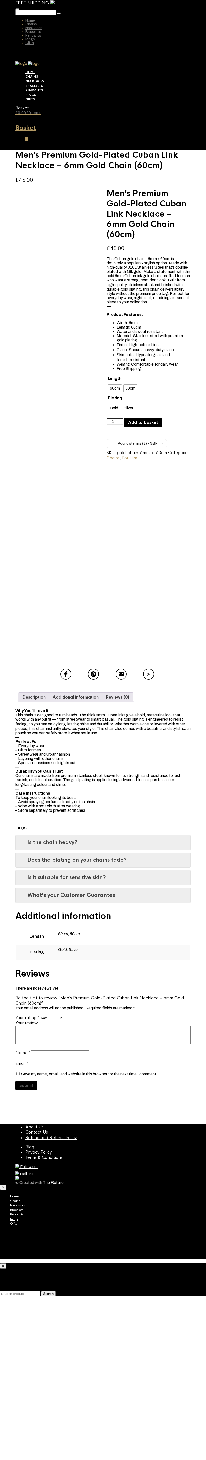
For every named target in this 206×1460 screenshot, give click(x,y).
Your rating (27, 1017)
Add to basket (143, 422)
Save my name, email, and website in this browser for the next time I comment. (89, 1074)
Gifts (29, 43)
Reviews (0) (117, 697)
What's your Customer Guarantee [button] (71, 895)
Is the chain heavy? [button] (52, 842)
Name (23, 1053)
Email (22, 1063)
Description (34, 697)
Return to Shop (79, 1419)
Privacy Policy (38, 1152)
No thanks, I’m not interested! (79, 1453)
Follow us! (28, 1167)
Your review (28, 1023)
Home (30, 20)
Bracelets (33, 32)
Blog (29, 1147)
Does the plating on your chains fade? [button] (77, 860)
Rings (30, 39)
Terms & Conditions (44, 1157)
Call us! (26, 1174)
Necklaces (33, 28)
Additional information (76, 697)
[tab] (34, 697)
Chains (31, 24)
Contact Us (36, 1132)
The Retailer (53, 1182)
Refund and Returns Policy (51, 1137)
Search (48, 1294)
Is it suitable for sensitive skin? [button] (66, 877)
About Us (34, 1127)
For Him (129, 458)
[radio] (115, 388)
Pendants (33, 35)
